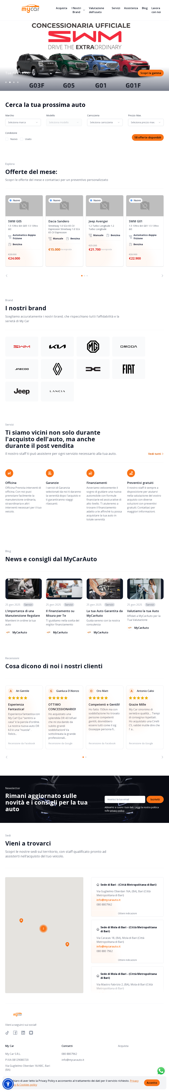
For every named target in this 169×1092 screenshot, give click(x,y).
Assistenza (131, 8)
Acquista (61, 8)
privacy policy (117, 810)
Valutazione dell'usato (96, 10)
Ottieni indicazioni (127, 913)
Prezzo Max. (134, 115)
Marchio (9, 115)
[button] (21, 920)
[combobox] (23, 122)
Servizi (116, 8)
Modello (50, 115)
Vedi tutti (155, 454)
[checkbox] (6, 139)
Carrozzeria (93, 115)
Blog (145, 8)
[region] (84, 236)
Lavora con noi (156, 10)
